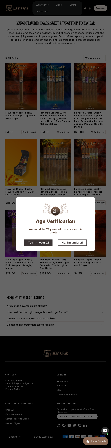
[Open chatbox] (105, 431)
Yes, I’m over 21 (38, 242)
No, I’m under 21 (72, 242)
